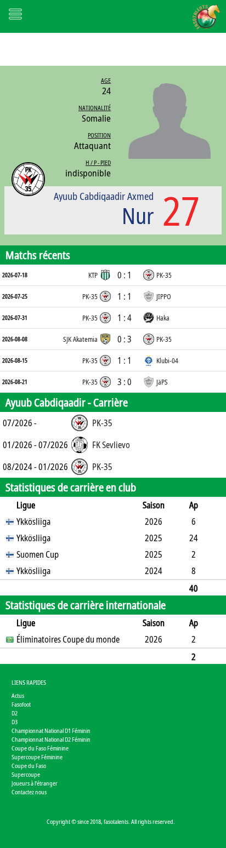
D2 (15, 713)
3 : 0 (124, 382)
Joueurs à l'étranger (35, 783)
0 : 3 (124, 339)
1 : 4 (124, 318)
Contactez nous (29, 792)
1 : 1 (124, 296)
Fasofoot (21, 704)
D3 (15, 722)
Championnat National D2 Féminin (51, 739)
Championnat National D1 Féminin (51, 730)
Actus (18, 695)
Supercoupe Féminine (37, 757)
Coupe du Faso (29, 765)
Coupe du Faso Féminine (40, 748)
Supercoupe (26, 774)
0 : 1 (124, 275)
